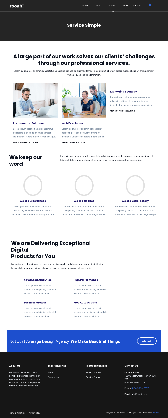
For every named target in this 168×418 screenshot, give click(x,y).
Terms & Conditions (17, 413)
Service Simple (93, 377)
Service (112, 6)
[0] (148, 7)
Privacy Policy (34, 413)
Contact (137, 6)
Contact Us (53, 377)
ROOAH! (156, 413)
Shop (125, 6)
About (98, 6)
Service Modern (93, 372)
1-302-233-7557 (140, 388)
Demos (85, 6)
